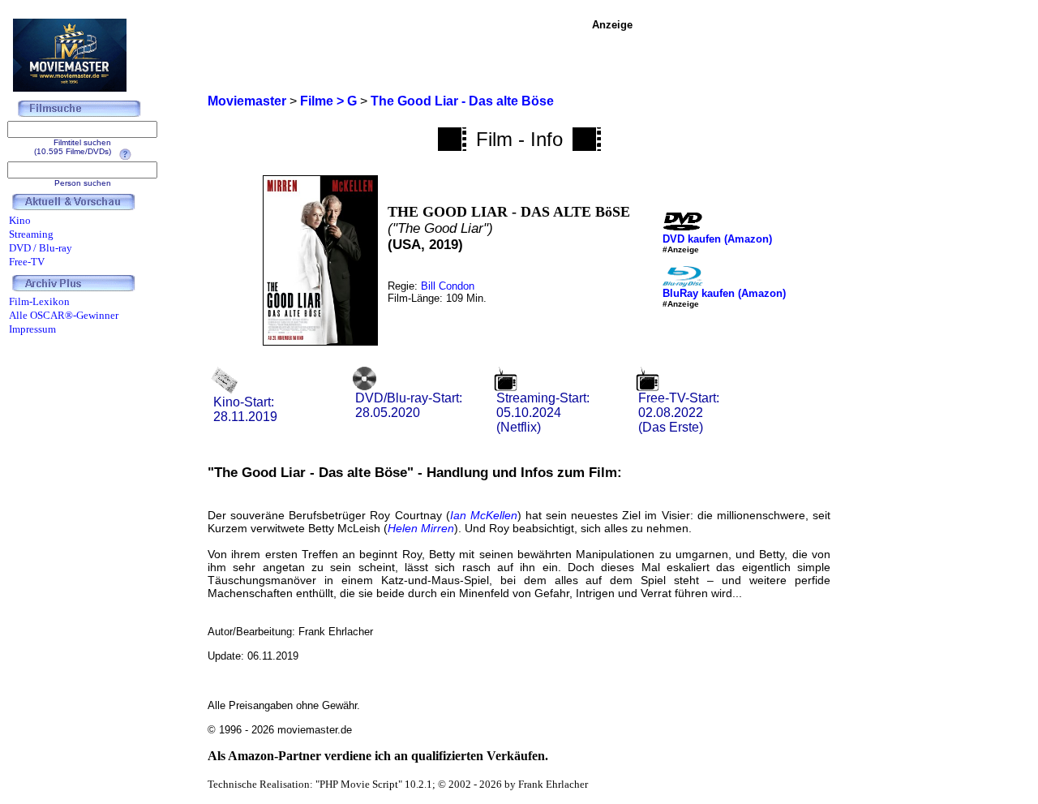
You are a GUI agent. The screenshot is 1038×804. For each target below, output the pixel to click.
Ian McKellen (483, 515)
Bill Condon (447, 286)
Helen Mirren (421, 528)
